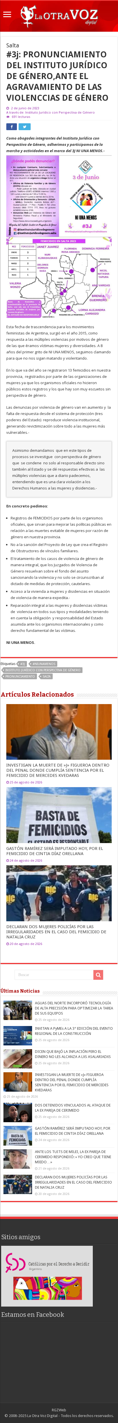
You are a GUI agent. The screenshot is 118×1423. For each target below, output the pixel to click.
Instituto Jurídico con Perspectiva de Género (42, 670)
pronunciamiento (20, 676)
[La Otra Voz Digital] (59, 15)
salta (47, 676)
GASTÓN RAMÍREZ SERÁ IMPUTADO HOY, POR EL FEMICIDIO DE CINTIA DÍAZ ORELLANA (54, 851)
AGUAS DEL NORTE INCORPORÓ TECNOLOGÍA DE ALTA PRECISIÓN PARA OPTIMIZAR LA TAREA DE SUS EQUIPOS (74, 1008)
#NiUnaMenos (44, 664)
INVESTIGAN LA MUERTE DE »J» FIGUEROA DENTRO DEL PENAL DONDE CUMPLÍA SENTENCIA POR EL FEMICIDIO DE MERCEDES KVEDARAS (57, 770)
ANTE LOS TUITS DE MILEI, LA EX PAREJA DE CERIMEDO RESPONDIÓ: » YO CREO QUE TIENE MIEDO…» (73, 1157)
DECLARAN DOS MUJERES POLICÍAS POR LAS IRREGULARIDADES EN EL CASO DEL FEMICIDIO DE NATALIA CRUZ (56, 932)
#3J (22, 664)
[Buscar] (98, 975)
